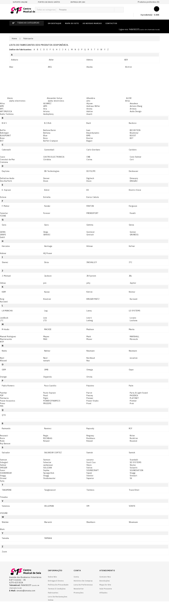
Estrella (47, 197)
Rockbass (90, 438)
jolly (88, 283)
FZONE (3, 216)
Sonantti (134, 467)
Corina (89, 159)
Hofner (132, 246)
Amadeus (134, 103)
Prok (132, 403)
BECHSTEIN (135, 130)
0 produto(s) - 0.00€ (149, 15)
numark (46, 360)
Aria (45, 109)
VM (87, 506)
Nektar (47, 351)
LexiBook (4, 318)
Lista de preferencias (83, 585)
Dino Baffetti (6, 181)
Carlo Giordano (93, 150)
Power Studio (92, 401)
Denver (46, 178)
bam (88, 130)
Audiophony (48, 114)
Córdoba (47, 159)
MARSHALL (135, 336)
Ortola (89, 377)
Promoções (79, 593)
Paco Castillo (50, 385)
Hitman (89, 246)
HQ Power (47, 253)
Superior (90, 478)
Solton (89, 467)
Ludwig (89, 320)
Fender (47, 206)
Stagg (133, 473)
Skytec (133, 465)
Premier (133, 401)
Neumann (90, 351)
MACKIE (47, 329)
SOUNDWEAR (6, 473)
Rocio (2, 438)
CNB (88, 157)
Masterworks (6, 339)
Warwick (48, 522)
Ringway (90, 435)
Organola (47, 377)
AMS (2, 106)
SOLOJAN (47, 467)
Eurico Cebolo (92, 197)
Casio (2, 157)
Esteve (3, 197)
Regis (45, 435)
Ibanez (5, 262)
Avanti (89, 114)
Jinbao (3, 283)
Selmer (3, 465)
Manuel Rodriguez (8, 336)
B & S (4, 123)
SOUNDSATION (136, 470)
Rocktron (134, 438)
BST (131, 138)
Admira (89, 60)
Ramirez (47, 428)
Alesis (10, 98)
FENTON (90, 206)
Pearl (45, 395)
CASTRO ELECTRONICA (54, 157)
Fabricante (28, 38)
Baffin (3, 130)
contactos (111, 23)
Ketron (89, 292)
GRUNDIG (134, 234)
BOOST (133, 135)
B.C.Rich (47, 123)
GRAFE (3, 234)
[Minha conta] (156, 8)
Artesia (133, 109)
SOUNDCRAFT (92, 470)
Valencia (6, 506)
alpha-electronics (17, 101)
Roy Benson (5, 443)
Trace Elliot (134, 490)
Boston (89, 138)
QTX (4, 415)
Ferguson (133, 206)
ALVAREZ (47, 103)
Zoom (4, 551)
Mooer (89, 339)
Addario (14, 60)
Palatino (90, 385)
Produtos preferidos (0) (148, 2)
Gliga (45, 232)
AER (126, 60)
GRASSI (46, 234)
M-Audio (5, 329)
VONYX (132, 506)
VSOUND (4, 513)
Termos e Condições (57, 589)
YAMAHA (48, 538)
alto (88, 101)
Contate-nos (105, 577)
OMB (46, 369)
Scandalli (134, 460)
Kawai (47, 292)
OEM (4, 369)
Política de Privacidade (58, 585)
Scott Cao (91, 462)
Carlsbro (133, 150)
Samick (89, 452)
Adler (51, 60)
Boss (45, 138)
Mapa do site (105, 585)
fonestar (4, 213)
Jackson (48, 276)
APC (2, 109)
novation (134, 358)
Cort (132, 159)
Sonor (2, 470)
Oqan (131, 369)
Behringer (4, 133)
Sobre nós (52, 577)
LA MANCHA (7, 310)
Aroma (89, 109)
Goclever (90, 232)
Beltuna (46, 133)
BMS (88, 135)
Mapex (46, 336)
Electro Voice (135, 190)
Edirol (47, 190)
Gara (4, 225)
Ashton (89, 111)
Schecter (47, 462)
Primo (2, 403)
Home (14, 38)
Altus (127, 101)
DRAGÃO (134, 181)
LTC (1, 320)
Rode (2, 441)
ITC (130, 262)
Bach (88, 123)
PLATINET (134, 398)
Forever (46, 213)
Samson (3, 460)
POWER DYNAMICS (51, 401)
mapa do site (72, 23)
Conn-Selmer (136, 157)
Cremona (4, 162)
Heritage (48, 246)
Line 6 (89, 318)
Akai (11, 67)
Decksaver (133, 171)
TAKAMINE (7, 490)
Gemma (89, 225)
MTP (2, 342)
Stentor (89, 475)
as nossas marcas (92, 23)
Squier (89, 473)
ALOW (129, 98)
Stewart (133, 475)
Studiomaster (49, 478)
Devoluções (104, 581)
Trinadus (4, 497)
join (44, 283)
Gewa (131, 225)
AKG (50, 67)
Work (2, 529)
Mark (88, 336)
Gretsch (90, 234)
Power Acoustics (7, 401)
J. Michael (6, 276)
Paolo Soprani (49, 393)
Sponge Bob (48, 473)
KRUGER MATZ (93, 299)
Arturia (46, 111)
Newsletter (79, 589)
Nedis (4, 351)
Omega (89, 369)
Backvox (133, 123)
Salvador (6, 452)
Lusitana (134, 320)
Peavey (89, 395)
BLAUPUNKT (5, 135)
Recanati (4, 435)
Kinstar (132, 292)
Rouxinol (133, 441)
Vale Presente (105, 589)
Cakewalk (6, 150)
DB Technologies (52, 171)
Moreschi (134, 339)
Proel (88, 403)
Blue (45, 135)
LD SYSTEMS (134, 310)
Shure (89, 465)
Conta (76, 577)
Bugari (89, 141)
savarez (90, 460)
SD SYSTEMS (135, 462)
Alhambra (90, 98)
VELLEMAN (49, 506)
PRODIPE (47, 403)
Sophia (46, 470)
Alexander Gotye (54, 98)
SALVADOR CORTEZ (53, 452)
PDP (2, 395)
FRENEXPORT (92, 213)
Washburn (90, 522)
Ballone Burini (49, 130)
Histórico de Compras (83, 581)
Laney (89, 310)
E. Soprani (6, 190)
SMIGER (3, 467)
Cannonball (49, 150)
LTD (45, 320)
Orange (3, 377)
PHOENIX (134, 395)
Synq (2, 481)
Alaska (89, 67)
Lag (46, 310)
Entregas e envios (56, 581)
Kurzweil (134, 299)
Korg (2, 299)
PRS (1, 406)
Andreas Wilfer (93, 106)
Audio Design (136, 111)
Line (45, 318)
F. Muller (5, 206)
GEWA (3, 232)
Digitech (90, 178)
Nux (88, 360)
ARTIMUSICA (6, 111)
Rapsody (90, 428)
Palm (131, 385)
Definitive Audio (7, 178)
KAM (4, 292)
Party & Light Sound (139, 393)
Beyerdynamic (92, 133)
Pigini (45, 398)
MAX (45, 339)
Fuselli (133, 213)
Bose (2, 138)
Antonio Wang (136, 106)
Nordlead (90, 358)
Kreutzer (47, 299)
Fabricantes (53, 593)
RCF (130, 428)
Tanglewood (50, 490)
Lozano (133, 318)
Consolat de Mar (7, 159)
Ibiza (46, 262)
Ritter (132, 435)
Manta (132, 329)
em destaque (54, 23)
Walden (5, 522)
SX (131, 478)
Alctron (128, 67)
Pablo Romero (8, 385)
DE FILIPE (90, 171)
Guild (2, 237)
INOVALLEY (91, 262)
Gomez (133, 232)
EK (87, 190)
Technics (90, 490)
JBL (130, 276)
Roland (46, 441)
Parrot (89, 393)
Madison (90, 329)
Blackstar (134, 133)
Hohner (3, 253)
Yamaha (5, 538)
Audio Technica (7, 114)
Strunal (3, 478)
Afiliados (103, 593)
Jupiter (133, 283)
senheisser (48, 465)
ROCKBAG (47, 438)
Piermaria (4, 398)
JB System (91, 276)
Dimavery (134, 178)
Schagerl (4, 462)
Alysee (89, 103)
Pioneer (89, 398)
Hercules (6, 246)
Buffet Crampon (50, 141)
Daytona (6, 171)
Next (2, 358)
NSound (3, 360)
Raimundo (6, 428)
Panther (3, 393)
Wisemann (133, 522)
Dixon (45, 181)
